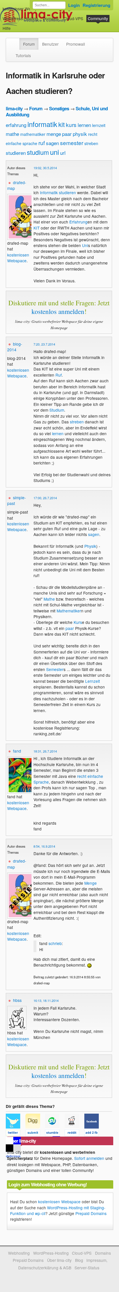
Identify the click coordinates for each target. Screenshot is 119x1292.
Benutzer (50, 44)
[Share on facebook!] (93, 1134)
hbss (17, 1000)
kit (61, 124)
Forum (29, 44)
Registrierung (96, 5)
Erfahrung (78, 222)
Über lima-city (59, 1260)
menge (54, 133)
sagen (52, 142)
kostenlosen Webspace (18, 257)
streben (91, 143)
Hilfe (7, 28)
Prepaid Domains (91, 1213)
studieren (16, 152)
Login (74, 5)
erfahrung (16, 124)
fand (17, 751)
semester (71, 142)
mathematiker (32, 134)
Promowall (75, 44)
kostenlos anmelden (57, 311)
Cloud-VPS (73, 18)
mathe (12, 133)
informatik (42, 124)
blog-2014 (14, 346)
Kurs (78, 622)
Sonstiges (59, 108)
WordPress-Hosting (20, 18)
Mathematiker (69, 611)
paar (67, 133)
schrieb (55, 943)
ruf (41, 142)
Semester (55, 669)
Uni (85, 245)
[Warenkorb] (15, 25)
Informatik (49, 192)
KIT (37, 228)
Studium (56, 410)
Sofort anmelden (89, 1158)
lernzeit (98, 125)
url (63, 152)
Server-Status (87, 1267)
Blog (79, 1260)
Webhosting (19, 1253)
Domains (51, 18)
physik (80, 133)
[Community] (15, 41)
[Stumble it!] (55, 1134)
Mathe (49, 599)
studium (38, 152)
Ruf (58, 375)
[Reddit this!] (74, 1134)
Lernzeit (92, 681)
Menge (90, 883)
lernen (84, 124)
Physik (90, 546)
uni (54, 152)
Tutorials (23, 55)
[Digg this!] (35, 1134)
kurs (71, 124)
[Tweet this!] (15, 1134)
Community (98, 18)
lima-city (14, 108)
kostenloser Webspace (23, 8)
